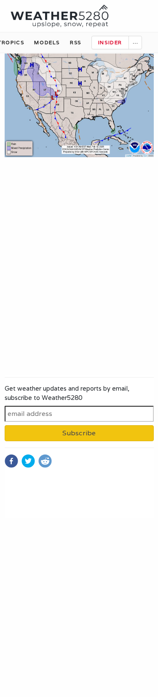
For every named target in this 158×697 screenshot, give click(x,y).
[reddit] (45, 461)
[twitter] (28, 461)
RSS (75, 42)
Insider (110, 42)
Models (47, 42)
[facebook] (11, 461)
